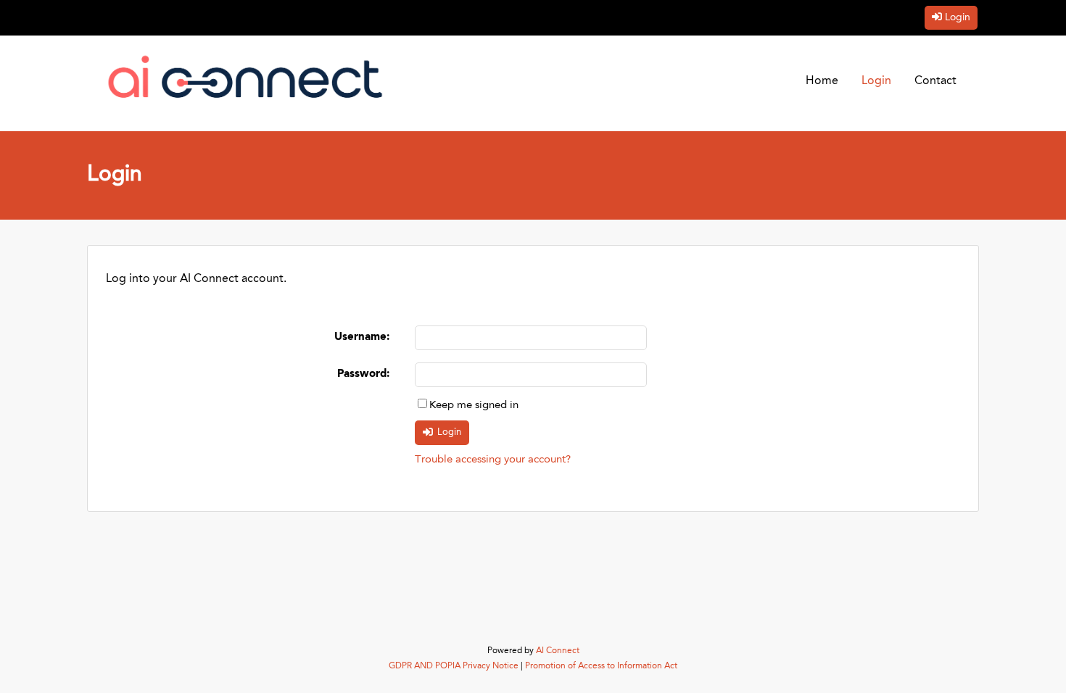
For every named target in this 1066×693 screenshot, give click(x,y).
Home (822, 81)
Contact (935, 81)
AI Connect (557, 651)
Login (957, 17)
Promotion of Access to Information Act (601, 666)
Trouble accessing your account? (493, 460)
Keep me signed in (473, 405)
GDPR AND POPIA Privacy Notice (453, 666)
